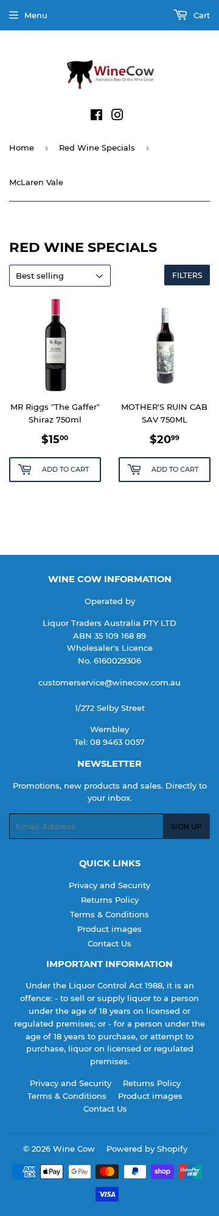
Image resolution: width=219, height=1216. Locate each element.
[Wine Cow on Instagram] (117, 116)
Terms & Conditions (109, 914)
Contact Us (109, 943)
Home (21, 147)
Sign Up (186, 826)
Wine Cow (74, 1148)
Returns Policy (110, 900)
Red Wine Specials (97, 147)
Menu (35, 15)
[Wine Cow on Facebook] (96, 116)
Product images (109, 929)
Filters (187, 275)
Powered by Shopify (146, 1148)
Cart (200, 15)
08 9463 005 (115, 742)
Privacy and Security (109, 885)
